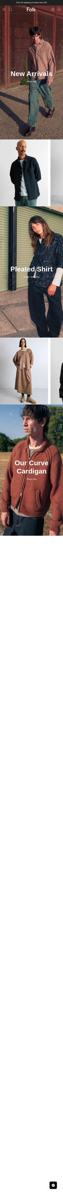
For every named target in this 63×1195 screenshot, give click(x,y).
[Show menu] (4, 9)
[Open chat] (53, 1185)
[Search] (10, 9)
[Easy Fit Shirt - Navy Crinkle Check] (24, 172)
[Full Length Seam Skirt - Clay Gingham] (24, 371)
